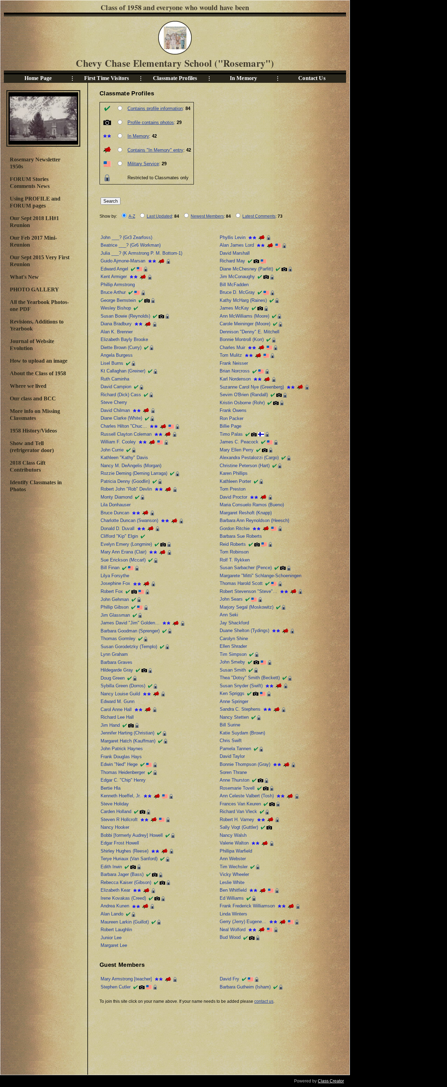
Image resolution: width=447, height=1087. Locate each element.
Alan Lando (112, 913)
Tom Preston (233, 489)
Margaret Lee (114, 945)
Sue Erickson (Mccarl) (123, 560)
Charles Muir (232, 347)
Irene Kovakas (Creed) (123, 898)
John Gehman (115, 599)
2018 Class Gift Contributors (27, 466)
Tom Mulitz (231, 355)
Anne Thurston (234, 780)
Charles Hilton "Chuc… (124, 426)
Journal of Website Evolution (32, 344)
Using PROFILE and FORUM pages (35, 202)
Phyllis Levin (233, 237)
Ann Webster (233, 858)
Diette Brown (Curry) (121, 347)
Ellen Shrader (233, 646)
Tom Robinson (234, 552)
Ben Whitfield (233, 890)
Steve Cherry (114, 402)
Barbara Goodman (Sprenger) (130, 630)
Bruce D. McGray (237, 292)
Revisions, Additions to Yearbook (37, 325)
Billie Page (230, 426)
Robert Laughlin (116, 929)
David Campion (116, 386)
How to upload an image (38, 361)
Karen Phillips (234, 473)
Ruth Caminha (115, 379)
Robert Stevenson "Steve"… (248, 591)
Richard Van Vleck (238, 811)
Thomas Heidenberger (123, 772)
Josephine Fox (115, 583)
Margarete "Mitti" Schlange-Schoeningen (260, 575)
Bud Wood (230, 937)
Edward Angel (114, 268)
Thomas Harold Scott (241, 583)
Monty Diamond (116, 497)
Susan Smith (233, 670)
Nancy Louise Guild (120, 693)
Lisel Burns (112, 363)
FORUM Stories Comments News (30, 182)
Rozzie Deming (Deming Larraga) (134, 473)
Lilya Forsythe (115, 575)
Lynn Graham (114, 654)
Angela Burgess (117, 355)
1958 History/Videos (33, 431)
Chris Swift (231, 740)
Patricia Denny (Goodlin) (125, 481)
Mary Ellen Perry (237, 449)
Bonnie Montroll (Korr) (242, 339)
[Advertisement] (43, 611)
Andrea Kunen (115, 905)
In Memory (243, 78)
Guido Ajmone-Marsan (123, 260)
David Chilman (115, 410)
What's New (24, 277)
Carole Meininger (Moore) (245, 323)
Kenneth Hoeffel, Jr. (121, 795)
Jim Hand (110, 725)
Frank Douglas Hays (121, 756)
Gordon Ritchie (235, 528)
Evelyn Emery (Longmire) (126, 544)
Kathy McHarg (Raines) (243, 300)
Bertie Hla (110, 788)
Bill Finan (110, 567)
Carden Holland (116, 811)
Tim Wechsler (234, 866)
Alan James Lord (237, 245)
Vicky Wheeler (234, 874)
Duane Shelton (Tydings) (244, 630)
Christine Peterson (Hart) (245, 465)
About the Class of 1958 (38, 373)
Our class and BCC (33, 398)
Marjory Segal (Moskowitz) (246, 607)
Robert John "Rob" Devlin (126, 489)
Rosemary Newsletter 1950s (35, 163)
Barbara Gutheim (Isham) (245, 987)
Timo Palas (231, 434)
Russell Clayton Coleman (126, 434)
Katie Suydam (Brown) (242, 732)
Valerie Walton (234, 843)
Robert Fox (112, 591)
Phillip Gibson (115, 607)
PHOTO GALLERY (34, 289)
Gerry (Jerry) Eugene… (243, 921)
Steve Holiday (115, 803)
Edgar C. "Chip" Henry (123, 780)
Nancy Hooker (115, 827)
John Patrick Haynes (122, 748)
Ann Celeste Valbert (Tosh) (247, 795)
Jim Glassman (115, 615)
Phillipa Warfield (236, 851)
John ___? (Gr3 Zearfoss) (126, 237)
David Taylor (232, 756)
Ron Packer (231, 418)
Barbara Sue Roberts (241, 536)
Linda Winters (233, 913)
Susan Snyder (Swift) (241, 685)
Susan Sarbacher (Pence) (246, 567)
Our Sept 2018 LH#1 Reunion (34, 221)
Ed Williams (232, 898)
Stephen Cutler (116, 987)
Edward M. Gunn (117, 701)
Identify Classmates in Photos (36, 485)
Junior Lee (111, 937)
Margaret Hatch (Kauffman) (128, 741)
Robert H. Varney (237, 819)
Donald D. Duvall (117, 528)
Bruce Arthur (113, 292)
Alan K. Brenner (117, 331)
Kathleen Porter (235, 481)
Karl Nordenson (235, 379)
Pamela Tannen (235, 748)
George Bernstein (118, 300)
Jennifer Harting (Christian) (127, 732)
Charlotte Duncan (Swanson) (129, 520)
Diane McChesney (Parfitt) (246, 268)
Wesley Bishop (116, 308)
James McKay (234, 308)
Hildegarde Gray (117, 670)
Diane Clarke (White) (121, 418)
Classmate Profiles (175, 78)
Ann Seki (229, 614)
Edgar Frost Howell (120, 843)
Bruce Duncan (115, 512)
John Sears (231, 599)
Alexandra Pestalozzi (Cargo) (249, 457)
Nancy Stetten (234, 717)
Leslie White (232, 882)
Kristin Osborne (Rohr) (242, 402)
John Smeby (232, 662)
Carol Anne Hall (116, 709)
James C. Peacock (239, 441)
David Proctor (233, 497)
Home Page (38, 78)
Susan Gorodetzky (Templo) (129, 646)
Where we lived (28, 386)
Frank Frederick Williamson (247, 905)
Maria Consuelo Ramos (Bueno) (252, 504)
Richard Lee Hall (117, 717)
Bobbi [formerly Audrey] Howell (132, 835)
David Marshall (235, 253)
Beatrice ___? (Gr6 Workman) (131, 245)
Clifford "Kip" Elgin (119, 536)
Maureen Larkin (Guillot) (125, 922)
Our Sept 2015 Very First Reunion (39, 260)
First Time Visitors (106, 78)
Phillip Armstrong (118, 284)
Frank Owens (233, 410)
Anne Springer (234, 701)
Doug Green (113, 678)
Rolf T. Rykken (235, 560)
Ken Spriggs (232, 693)
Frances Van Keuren (240, 803)
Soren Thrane (233, 772)
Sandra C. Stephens (240, 709)
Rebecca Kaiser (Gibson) (126, 882)
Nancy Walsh (233, 835)
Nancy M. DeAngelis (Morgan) (131, 465)
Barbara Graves (116, 662)
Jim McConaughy (237, 276)
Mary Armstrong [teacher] (126, 978)
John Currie (112, 449)
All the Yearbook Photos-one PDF (39, 305)
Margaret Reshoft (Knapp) (246, 512)
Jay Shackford (234, 622)
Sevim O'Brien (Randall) (244, 394)
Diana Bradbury (116, 323)
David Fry (229, 978)
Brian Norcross (235, 371)
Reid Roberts (233, 544)
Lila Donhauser (116, 504)
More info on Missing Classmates (35, 414)
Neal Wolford (233, 929)
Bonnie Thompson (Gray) (245, 764)
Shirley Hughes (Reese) (124, 851)
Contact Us (311, 78)
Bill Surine (230, 724)
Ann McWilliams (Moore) (244, 316)
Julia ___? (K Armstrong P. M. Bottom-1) (141, 253)
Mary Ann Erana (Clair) (123, 552)
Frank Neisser (234, 363)
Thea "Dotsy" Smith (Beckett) (250, 677)
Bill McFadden (234, 284)
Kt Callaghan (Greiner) (123, 371)
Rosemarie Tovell (237, 788)
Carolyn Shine (234, 638)
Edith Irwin (111, 866)
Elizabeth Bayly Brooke (124, 339)
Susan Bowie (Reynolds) (125, 316)
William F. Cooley (118, 441)
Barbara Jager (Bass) (122, 874)
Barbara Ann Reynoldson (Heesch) (254, 520)
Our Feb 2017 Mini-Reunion (33, 241)
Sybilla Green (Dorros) (123, 685)
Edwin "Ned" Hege (119, 764)
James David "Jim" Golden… (130, 622)
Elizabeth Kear (115, 890)
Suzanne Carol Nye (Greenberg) (252, 387)
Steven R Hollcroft (119, 819)
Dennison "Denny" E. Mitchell (249, 331)
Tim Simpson (233, 654)
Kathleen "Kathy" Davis (124, 457)
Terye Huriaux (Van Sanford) (129, 858)
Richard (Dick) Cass (121, 394)
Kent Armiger (114, 276)
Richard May (232, 260)
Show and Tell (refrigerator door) (32, 446)
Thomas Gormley (118, 638)
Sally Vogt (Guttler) (239, 827)
